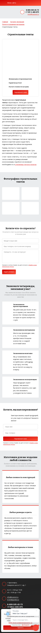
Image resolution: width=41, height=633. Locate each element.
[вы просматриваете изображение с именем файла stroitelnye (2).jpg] (30, 193)
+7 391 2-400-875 (32, 12)
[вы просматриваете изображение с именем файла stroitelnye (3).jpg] (10, 208)
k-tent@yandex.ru (13, 600)
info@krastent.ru (33, 14)
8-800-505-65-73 (32, 10)
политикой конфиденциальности (20, 623)
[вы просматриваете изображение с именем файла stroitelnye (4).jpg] (30, 208)
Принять (20, 628)
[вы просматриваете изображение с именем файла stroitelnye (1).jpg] (10, 193)
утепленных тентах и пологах (25, 165)
